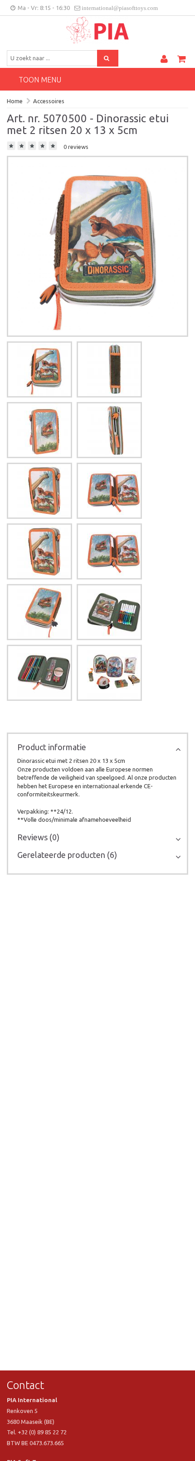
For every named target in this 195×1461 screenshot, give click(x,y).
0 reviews (75, 147)
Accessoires (48, 101)
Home (15, 101)
